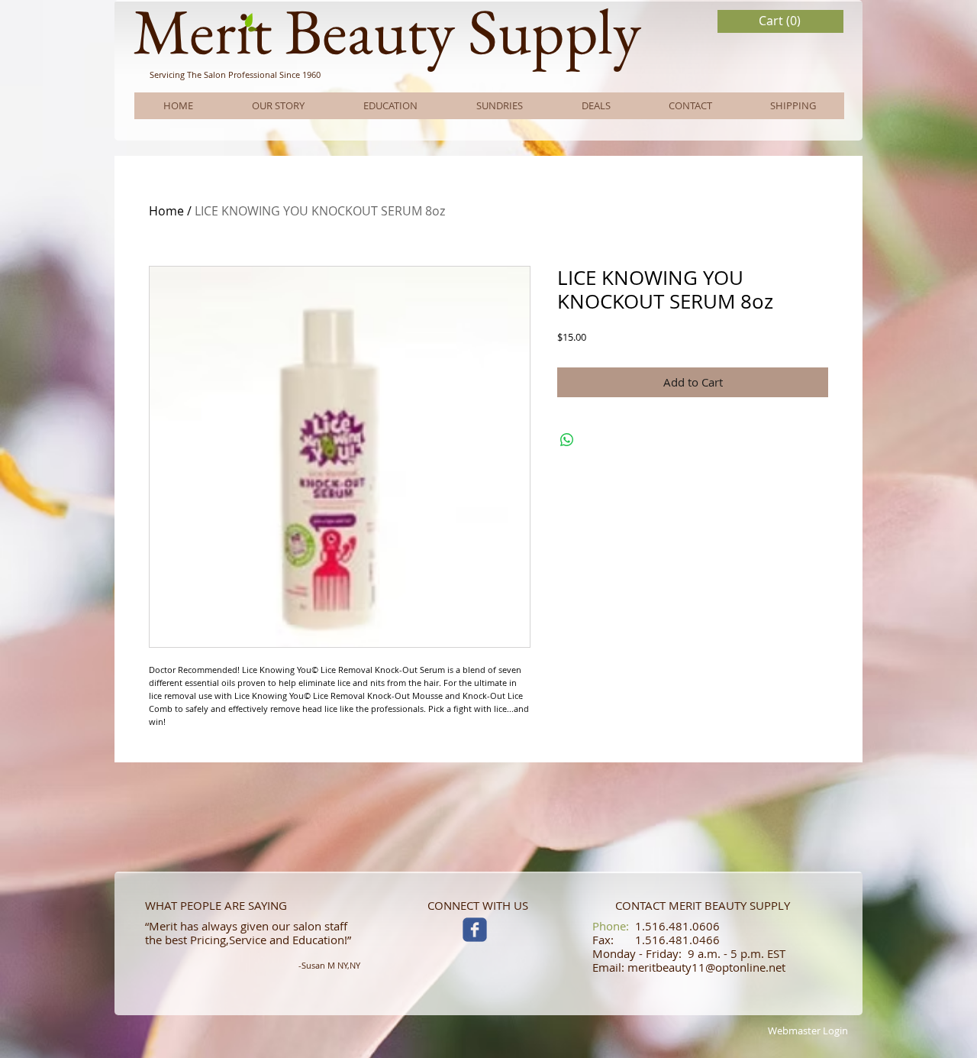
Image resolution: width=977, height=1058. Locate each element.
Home (166, 210)
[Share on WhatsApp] (567, 440)
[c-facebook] (475, 929)
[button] (781, 21)
